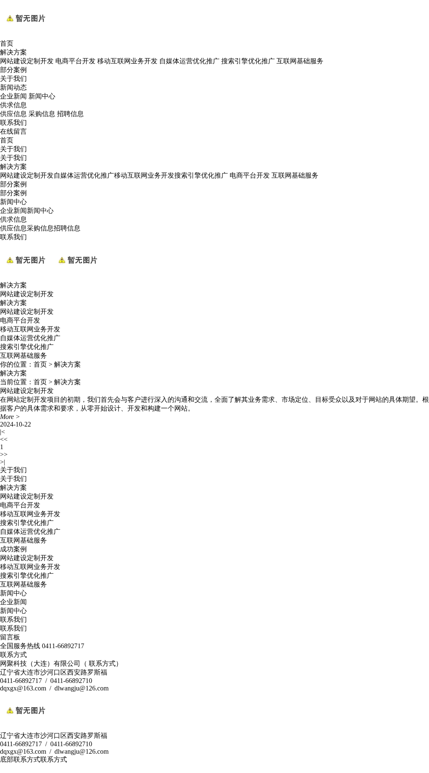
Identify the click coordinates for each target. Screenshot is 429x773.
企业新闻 (13, 96)
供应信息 (13, 113)
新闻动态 (13, 87)
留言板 (10, 637)
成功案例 (13, 549)
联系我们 (13, 122)
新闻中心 (41, 96)
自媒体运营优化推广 (189, 61)
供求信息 (13, 105)
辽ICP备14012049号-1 (166, 768)
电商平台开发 (75, 61)
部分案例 (13, 69)
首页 (6, 43)
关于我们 (13, 78)
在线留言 (13, 131)
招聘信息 (70, 113)
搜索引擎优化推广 (248, 61)
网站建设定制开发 (27, 61)
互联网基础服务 (300, 61)
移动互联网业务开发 (127, 61)
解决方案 (13, 52)
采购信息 (41, 113)
